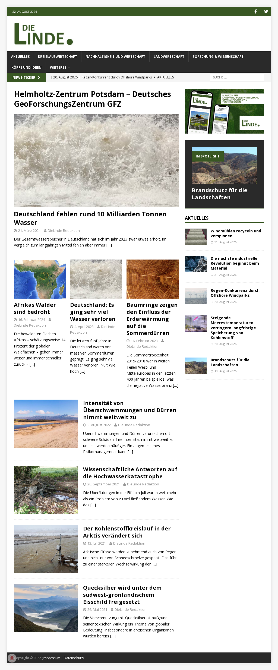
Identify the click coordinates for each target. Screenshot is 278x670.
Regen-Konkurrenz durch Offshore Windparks (235, 293)
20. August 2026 (225, 302)
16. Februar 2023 (144, 340)
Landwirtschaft (169, 56)
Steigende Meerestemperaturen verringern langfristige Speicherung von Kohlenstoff (233, 327)
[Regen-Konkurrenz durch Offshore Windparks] (196, 296)
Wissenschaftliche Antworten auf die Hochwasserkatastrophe (130, 473)
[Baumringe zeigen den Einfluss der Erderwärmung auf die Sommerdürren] (153, 279)
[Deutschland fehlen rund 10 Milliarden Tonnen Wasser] (96, 160)
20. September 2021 (103, 484)
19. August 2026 (225, 371)
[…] (109, 245)
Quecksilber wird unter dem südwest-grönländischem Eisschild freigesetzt (122, 594)
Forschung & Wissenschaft (218, 56)
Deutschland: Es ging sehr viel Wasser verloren (93, 312)
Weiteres (58, 67)
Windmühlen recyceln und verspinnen (236, 233)
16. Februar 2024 (31, 319)
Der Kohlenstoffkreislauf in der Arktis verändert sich (127, 532)
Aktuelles (20, 56)
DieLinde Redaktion (64, 230)
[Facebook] (255, 11)
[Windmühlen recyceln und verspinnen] (196, 237)
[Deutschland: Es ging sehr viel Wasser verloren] (96, 279)
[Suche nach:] (237, 77)
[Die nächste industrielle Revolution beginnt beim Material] (196, 264)
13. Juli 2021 (96, 543)
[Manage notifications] (12, 658)
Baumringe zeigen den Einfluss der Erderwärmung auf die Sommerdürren (152, 319)
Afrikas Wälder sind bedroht (35, 308)
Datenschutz (73, 658)
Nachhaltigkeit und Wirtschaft (115, 56)
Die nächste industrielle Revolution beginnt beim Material (235, 263)
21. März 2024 (29, 230)
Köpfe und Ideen (26, 67)
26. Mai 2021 (97, 609)
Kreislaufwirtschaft (57, 56)
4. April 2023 (84, 326)
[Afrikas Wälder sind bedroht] (40, 279)
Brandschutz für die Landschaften (219, 194)
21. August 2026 (225, 242)
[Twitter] (266, 11)
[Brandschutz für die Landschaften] (224, 165)
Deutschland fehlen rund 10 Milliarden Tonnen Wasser (90, 218)
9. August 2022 (99, 424)
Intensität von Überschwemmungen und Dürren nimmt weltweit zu (129, 410)
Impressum (51, 658)
